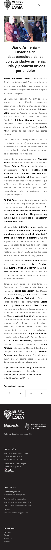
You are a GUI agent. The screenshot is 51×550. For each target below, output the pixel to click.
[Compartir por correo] (41, 393)
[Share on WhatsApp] (31, 393)
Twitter (6, 535)
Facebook (7, 532)
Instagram (8, 538)
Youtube (7, 541)
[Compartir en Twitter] (20, 393)
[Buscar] (38, 5)
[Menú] (44, 5)
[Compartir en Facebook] (9, 393)
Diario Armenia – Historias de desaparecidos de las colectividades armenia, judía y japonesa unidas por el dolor (25, 59)
